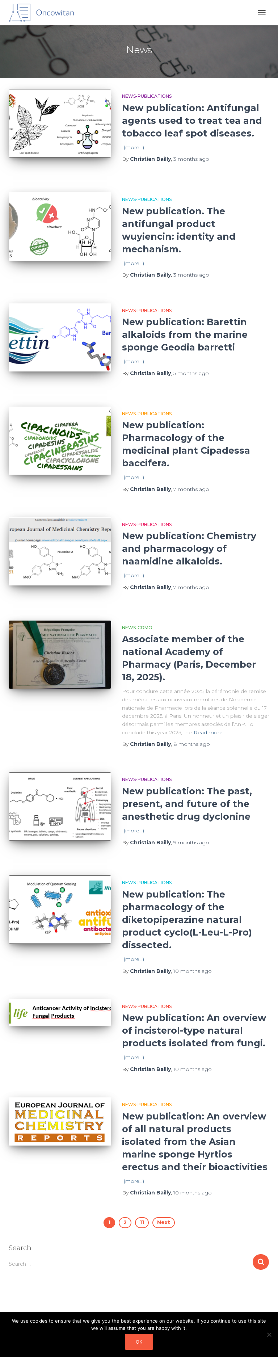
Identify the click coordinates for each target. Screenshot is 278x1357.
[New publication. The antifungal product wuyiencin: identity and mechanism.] (60, 226)
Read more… (210, 732)
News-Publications (147, 96)
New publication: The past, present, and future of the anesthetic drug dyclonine (187, 804)
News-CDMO (137, 627)
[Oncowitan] (44, 13)
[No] (269, 1334)
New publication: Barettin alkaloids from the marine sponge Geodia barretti (185, 334)
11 (142, 1222)
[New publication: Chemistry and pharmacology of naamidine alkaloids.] (60, 551)
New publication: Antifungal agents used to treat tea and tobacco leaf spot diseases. (192, 120)
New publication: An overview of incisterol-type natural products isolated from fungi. (194, 1030)
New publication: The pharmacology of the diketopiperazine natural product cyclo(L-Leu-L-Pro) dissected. (187, 919)
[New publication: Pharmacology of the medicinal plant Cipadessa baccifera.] (60, 441)
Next (163, 1222)
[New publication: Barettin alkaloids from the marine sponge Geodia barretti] (60, 337)
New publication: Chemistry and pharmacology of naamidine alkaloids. (189, 548)
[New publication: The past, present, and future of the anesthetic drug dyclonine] (60, 806)
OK (139, 1342)
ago (191, 159)
